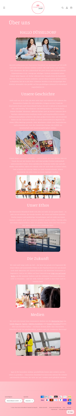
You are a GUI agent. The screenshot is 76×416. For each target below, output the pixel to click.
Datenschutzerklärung (55, 407)
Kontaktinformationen (65, 409)
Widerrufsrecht (43, 407)
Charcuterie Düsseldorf (21, 407)
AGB (64, 407)
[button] (4, 8)
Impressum (54, 409)
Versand (69, 407)
